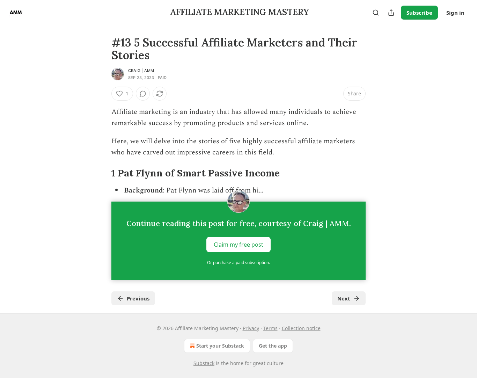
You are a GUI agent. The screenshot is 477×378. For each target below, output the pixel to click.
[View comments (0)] (143, 94)
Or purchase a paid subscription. (238, 263)
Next (343, 298)
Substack (203, 363)
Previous (138, 298)
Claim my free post (238, 244)
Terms (270, 328)
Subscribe (419, 12)
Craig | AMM (141, 70)
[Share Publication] (391, 13)
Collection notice (301, 328)
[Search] (376, 13)
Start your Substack (220, 345)
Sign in (455, 12)
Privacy (251, 328)
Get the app (273, 345)
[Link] (101, 173)
